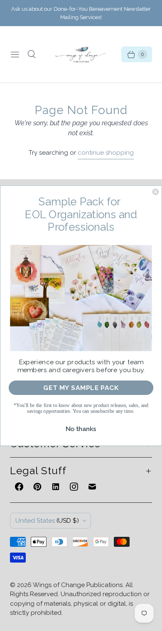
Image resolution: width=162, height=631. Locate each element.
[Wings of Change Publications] (81, 54)
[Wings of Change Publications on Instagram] (74, 487)
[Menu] (15, 54)
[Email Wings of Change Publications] (92, 487)
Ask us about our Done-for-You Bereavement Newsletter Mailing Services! (81, 13)
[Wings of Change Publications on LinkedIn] (56, 487)
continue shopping (106, 152)
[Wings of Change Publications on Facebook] (19, 487)
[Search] (31, 54)
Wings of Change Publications (78, 585)
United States (47, 520)
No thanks (81, 428)
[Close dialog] (155, 191)
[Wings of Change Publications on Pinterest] (37, 487)
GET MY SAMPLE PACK (81, 387)
